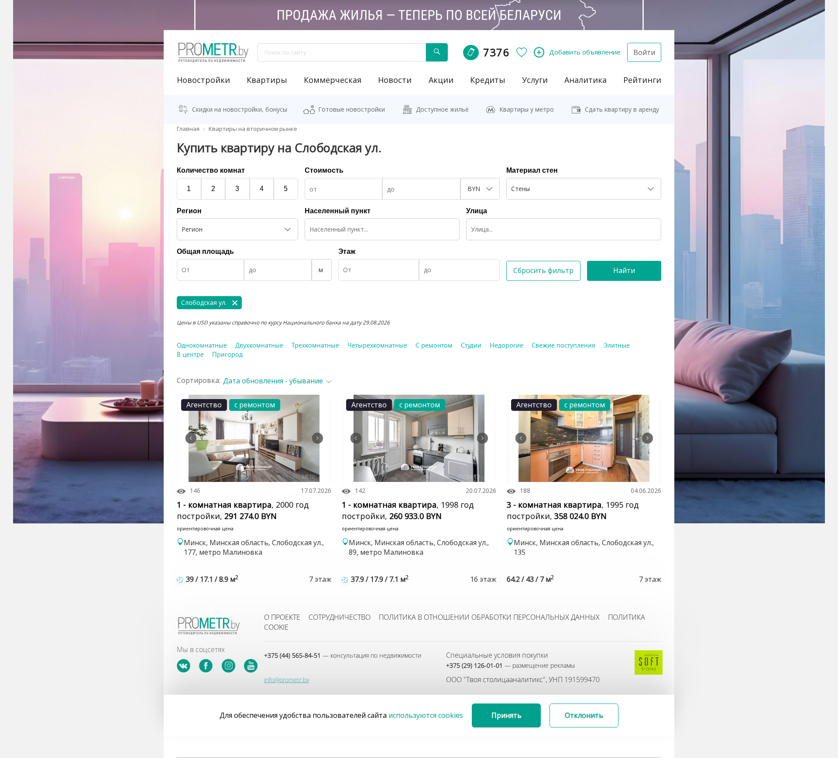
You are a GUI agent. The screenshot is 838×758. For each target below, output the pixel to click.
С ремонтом (434, 345)
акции (441, 80)
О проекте (282, 617)
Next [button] (317, 438)
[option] (254, 438)
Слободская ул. (204, 302)
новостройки (203, 80)
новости (395, 80)
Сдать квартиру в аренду (622, 109)
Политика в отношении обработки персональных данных (489, 617)
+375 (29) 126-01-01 (510, 665)
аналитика (585, 80)
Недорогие (506, 345)
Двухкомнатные (259, 345)
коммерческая (332, 80)
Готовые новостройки (351, 109)
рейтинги (642, 80)
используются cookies (425, 715)
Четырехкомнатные (377, 345)
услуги (535, 80)
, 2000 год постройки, (243, 515)
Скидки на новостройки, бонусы (239, 109)
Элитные (617, 345)
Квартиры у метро (526, 109)
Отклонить (584, 715)
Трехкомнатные (315, 345)
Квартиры (267, 80)
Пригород (227, 354)
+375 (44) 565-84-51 (342, 655)
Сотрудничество (340, 617)
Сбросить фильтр (543, 270)
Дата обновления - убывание (273, 381)
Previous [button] (191, 438)
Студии (471, 345)
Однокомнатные (202, 345)
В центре (190, 354)
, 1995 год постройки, (573, 515)
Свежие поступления (563, 345)
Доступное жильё (442, 109)
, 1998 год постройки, (408, 515)
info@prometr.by (286, 680)
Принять (506, 715)
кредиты (487, 80)
